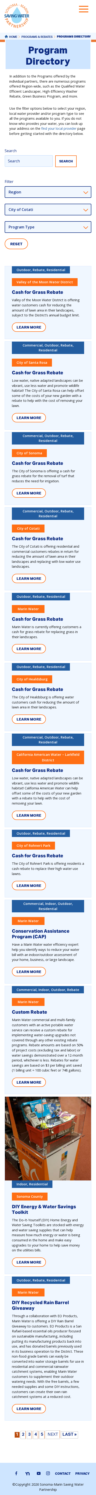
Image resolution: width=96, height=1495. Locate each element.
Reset (16, 244)
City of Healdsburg (32, 679)
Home (13, 37)
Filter (9, 181)
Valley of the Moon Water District (45, 282)
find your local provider (58, 128)
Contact (63, 1473)
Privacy (82, 1473)
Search (11, 150)
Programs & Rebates (37, 37)
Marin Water (28, 609)
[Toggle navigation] (85, 10)
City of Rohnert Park (33, 845)
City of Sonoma (29, 453)
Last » (69, 1435)
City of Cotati (28, 528)
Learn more (29, 327)
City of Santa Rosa (32, 362)
